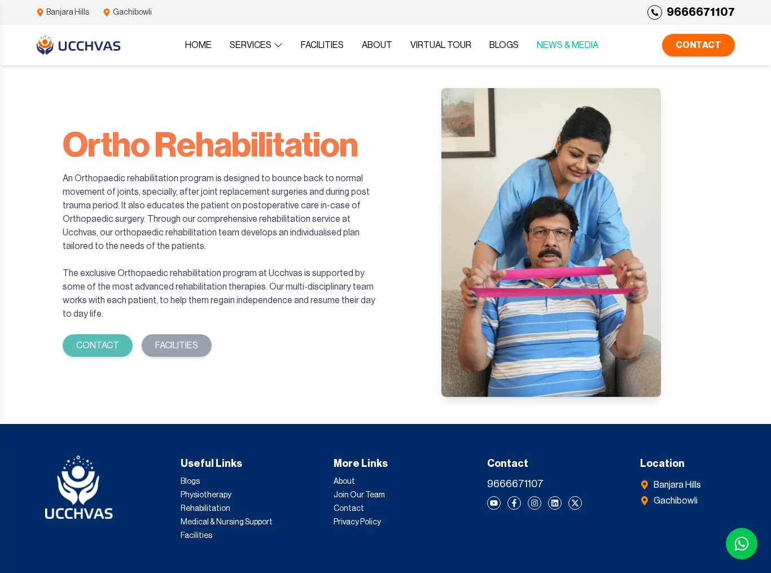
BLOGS (504, 45)
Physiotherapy (206, 495)
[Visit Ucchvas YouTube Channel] (494, 503)
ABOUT (377, 45)
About (344, 481)
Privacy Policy (357, 522)
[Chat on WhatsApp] (741, 543)
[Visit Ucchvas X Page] (575, 503)
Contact (349, 509)
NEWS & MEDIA (567, 45)
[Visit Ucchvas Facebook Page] (514, 503)
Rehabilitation (205, 509)
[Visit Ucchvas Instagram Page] (534, 503)
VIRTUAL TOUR (440, 45)
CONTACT (698, 45)
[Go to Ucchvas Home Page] (78, 45)
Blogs (190, 481)
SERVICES (250, 45)
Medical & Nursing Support (227, 522)
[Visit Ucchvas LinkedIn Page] (555, 503)
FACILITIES (322, 45)
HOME (198, 45)
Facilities (196, 536)
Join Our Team (359, 495)
